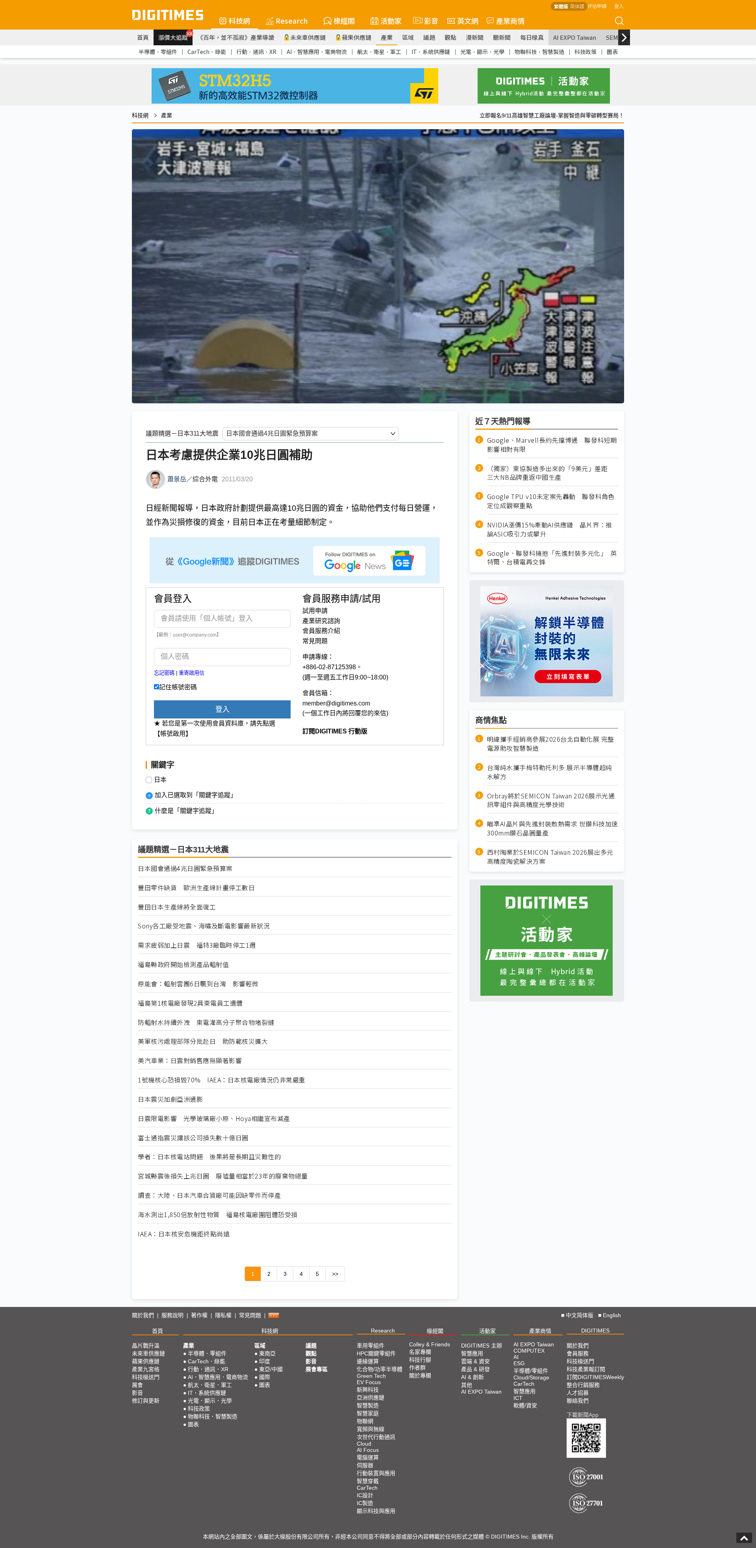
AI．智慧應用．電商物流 (317, 52)
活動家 (391, 20)
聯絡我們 (578, 1401)
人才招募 (578, 1393)
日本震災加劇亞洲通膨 (170, 1099)
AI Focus (368, 1450)
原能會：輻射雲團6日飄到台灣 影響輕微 (198, 983)
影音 (428, 20)
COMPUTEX (529, 1351)
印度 (264, 1361)
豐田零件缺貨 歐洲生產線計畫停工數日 (196, 887)
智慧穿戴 (368, 1481)
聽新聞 (502, 37)
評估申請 (596, 5)
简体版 (577, 6)
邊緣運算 (368, 1361)
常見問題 (315, 641)
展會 (137, 1385)
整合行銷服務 (583, 1385)
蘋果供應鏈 (356, 37)
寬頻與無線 (370, 1429)
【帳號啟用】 (173, 733)
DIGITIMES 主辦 (481, 1345)
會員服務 (578, 1353)
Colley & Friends (429, 1344)
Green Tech (371, 1376)
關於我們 (143, 1315)
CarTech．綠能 (206, 52)
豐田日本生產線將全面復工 (177, 906)
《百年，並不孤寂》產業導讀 (235, 37)
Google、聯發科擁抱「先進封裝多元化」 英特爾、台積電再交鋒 (552, 558)
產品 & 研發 (475, 1369)
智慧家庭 (368, 1413)
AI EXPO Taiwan (574, 37)
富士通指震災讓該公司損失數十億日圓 (193, 1137)
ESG (519, 1363)
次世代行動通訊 (376, 1437)
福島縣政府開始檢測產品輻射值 (183, 964)
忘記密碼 (164, 673)
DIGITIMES (595, 1330)
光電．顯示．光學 (482, 52)
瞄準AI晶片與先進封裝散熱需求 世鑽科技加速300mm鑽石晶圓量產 (552, 829)
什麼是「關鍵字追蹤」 (186, 810)
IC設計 (365, 1495)
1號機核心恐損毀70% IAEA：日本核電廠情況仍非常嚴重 (222, 1079)
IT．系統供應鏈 (430, 52)
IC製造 (365, 1503)
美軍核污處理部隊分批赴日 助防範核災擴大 (203, 1041)
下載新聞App (582, 1415)
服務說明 (172, 1315)
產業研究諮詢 (321, 621)
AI (516, 1357)
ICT (518, 1398)
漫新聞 (475, 37)
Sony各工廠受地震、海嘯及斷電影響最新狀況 (204, 925)
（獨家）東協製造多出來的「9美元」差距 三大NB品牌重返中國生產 (550, 473)
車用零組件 (370, 1345)
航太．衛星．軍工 (379, 52)
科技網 (239, 20)
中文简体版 (579, 1315)
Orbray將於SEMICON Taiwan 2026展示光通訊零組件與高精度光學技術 (551, 800)
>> (335, 1274)
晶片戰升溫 (145, 1345)
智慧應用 (472, 1353)
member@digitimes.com (336, 703)
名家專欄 (420, 1352)
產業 (387, 37)
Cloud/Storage (531, 1377)
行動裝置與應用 (376, 1473)
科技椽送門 (145, 1377)
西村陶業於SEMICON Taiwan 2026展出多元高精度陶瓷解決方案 (550, 857)
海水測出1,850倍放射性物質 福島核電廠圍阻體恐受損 (218, 1214)
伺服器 (365, 1465)
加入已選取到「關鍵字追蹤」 (196, 795)
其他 (466, 1385)
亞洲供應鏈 (370, 1397)
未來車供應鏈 (308, 37)
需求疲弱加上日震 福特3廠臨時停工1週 (197, 945)
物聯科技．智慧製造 (539, 52)
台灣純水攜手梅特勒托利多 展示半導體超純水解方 (549, 772)
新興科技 (368, 1390)
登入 (619, 5)
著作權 (199, 1315)
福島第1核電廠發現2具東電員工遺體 (190, 1003)
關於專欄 (420, 1375)
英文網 (467, 20)
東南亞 (267, 1353)
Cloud (364, 1443)
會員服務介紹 (321, 630)
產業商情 (510, 20)
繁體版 (561, 6)
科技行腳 (420, 1360)
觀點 (450, 37)
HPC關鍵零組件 (376, 1353)
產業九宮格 (145, 1369)
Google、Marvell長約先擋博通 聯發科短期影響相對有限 (552, 445)
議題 (429, 37)
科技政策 (585, 52)
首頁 (143, 37)
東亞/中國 (271, 1369)
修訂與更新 (145, 1401)
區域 (408, 37)
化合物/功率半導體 (379, 1369)
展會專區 (317, 1369)
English (612, 1315)
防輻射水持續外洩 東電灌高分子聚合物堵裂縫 (206, 1022)
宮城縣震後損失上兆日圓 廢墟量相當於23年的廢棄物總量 (223, 1175)
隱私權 (223, 1315)
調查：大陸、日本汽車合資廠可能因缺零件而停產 (209, 1195)
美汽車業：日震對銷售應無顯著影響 (190, 1060)
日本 (160, 780)
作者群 (417, 1367)
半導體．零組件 (158, 52)
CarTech (367, 1488)
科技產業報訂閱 (586, 1369)
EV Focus (369, 1382)
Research (292, 20)
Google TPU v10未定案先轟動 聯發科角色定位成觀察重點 (551, 501)
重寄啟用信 (191, 673)
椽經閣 (344, 20)
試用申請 (315, 610)
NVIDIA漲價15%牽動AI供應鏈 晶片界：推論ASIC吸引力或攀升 (549, 529)
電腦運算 (368, 1457)
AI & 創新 (472, 1377)
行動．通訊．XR (256, 52)
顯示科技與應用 (376, 1511)
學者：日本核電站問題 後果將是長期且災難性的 (209, 1156)
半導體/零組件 (530, 1371)
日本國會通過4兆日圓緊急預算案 (185, 868)
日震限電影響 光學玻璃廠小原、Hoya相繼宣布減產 (214, 1118)
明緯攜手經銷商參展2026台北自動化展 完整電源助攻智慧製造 (550, 744)
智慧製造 (368, 1405)
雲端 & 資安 (475, 1361)
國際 (264, 1377)
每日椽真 (532, 37)
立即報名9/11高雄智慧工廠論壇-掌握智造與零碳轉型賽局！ (552, 115)
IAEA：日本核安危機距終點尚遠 (184, 1233)
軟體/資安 (525, 1405)
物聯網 (365, 1421)
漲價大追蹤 (175, 36)
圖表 (612, 52)
